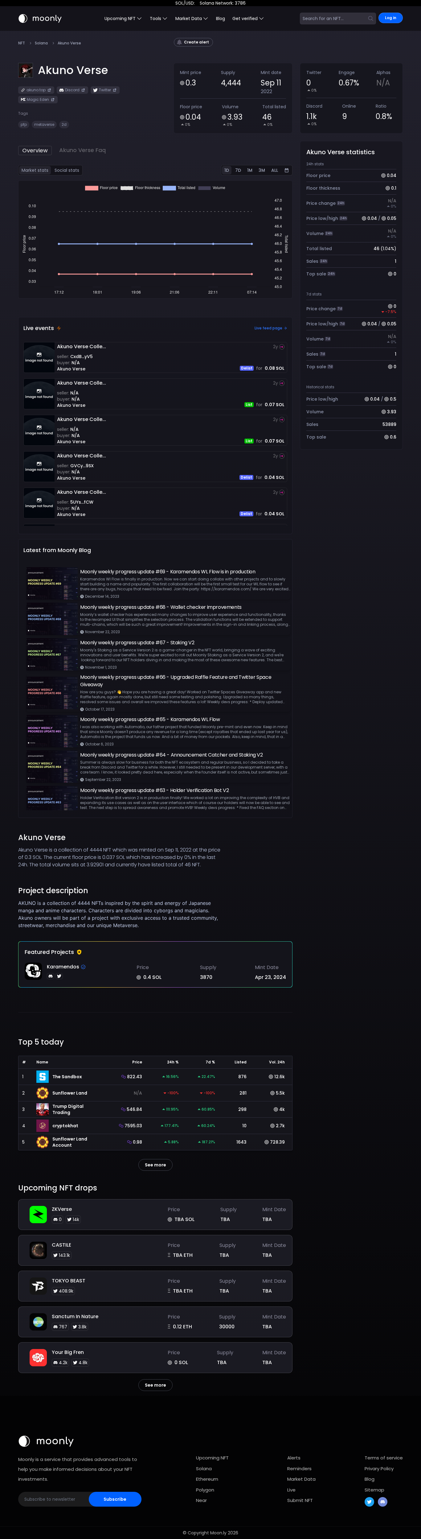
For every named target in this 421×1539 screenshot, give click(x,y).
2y (275, 347)
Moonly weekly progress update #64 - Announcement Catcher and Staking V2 (171, 754)
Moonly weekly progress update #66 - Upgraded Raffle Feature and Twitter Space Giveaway (175, 681)
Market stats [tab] (35, 170)
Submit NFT (300, 1500)
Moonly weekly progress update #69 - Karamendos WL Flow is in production (167, 571)
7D (238, 170)
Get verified (245, 18)
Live (291, 1490)
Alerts (293, 1457)
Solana (41, 43)
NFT (21, 43)
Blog (220, 18)
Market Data (301, 1479)
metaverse (44, 124)
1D (226, 170)
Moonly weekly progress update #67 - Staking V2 (137, 642)
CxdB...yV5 (81, 356)
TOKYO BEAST (68, 1280)
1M (249, 170)
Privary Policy (379, 1468)
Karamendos (63, 966)
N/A (76, 363)
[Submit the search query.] (370, 18)
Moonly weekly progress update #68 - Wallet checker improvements (161, 607)
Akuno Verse (71, 369)
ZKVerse (62, 1209)
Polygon (205, 1490)
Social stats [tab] (67, 170)
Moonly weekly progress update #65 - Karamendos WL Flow (150, 719)
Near (201, 1500)
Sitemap (374, 1490)
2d (64, 124)
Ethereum (207, 1479)
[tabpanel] (155, 239)
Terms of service (384, 1457)
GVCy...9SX (82, 466)
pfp (24, 124)
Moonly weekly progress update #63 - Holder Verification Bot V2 (154, 790)
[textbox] (121, 914)
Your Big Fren (68, 1352)
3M (262, 170)
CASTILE (61, 1244)
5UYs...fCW (81, 502)
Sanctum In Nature (75, 1316)
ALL (274, 170)
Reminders (299, 1468)
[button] (73, 70)
